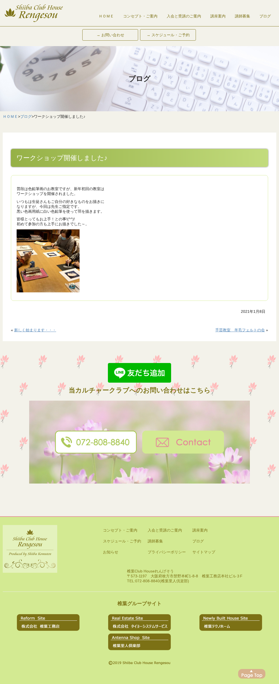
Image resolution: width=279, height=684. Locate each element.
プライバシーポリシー (167, 552)
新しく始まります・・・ (35, 330)
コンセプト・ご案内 (140, 16)
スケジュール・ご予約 (122, 541)
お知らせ (110, 552)
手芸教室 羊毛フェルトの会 (240, 330)
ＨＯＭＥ (106, 16)
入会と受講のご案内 (184, 16)
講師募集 (242, 16)
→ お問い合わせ (110, 35)
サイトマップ (203, 552)
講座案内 (218, 16)
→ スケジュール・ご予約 (168, 35)
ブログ (265, 16)
